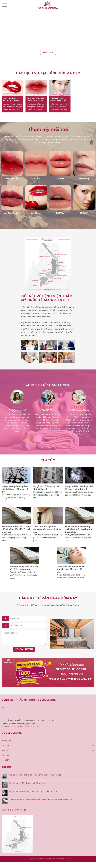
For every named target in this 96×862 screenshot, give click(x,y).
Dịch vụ (5, 745)
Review (5, 755)
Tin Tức (5, 750)
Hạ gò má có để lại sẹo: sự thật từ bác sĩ (27, 783)
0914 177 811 (16, 726)
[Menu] (4, 5)
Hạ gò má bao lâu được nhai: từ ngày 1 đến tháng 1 (33, 791)
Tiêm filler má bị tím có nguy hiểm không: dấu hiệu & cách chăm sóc (40, 799)
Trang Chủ (7, 740)
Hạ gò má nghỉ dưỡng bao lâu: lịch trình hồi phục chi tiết (35, 775)
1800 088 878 (32, 726)
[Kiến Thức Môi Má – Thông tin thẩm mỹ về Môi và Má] (48, 5)
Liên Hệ (5, 760)
